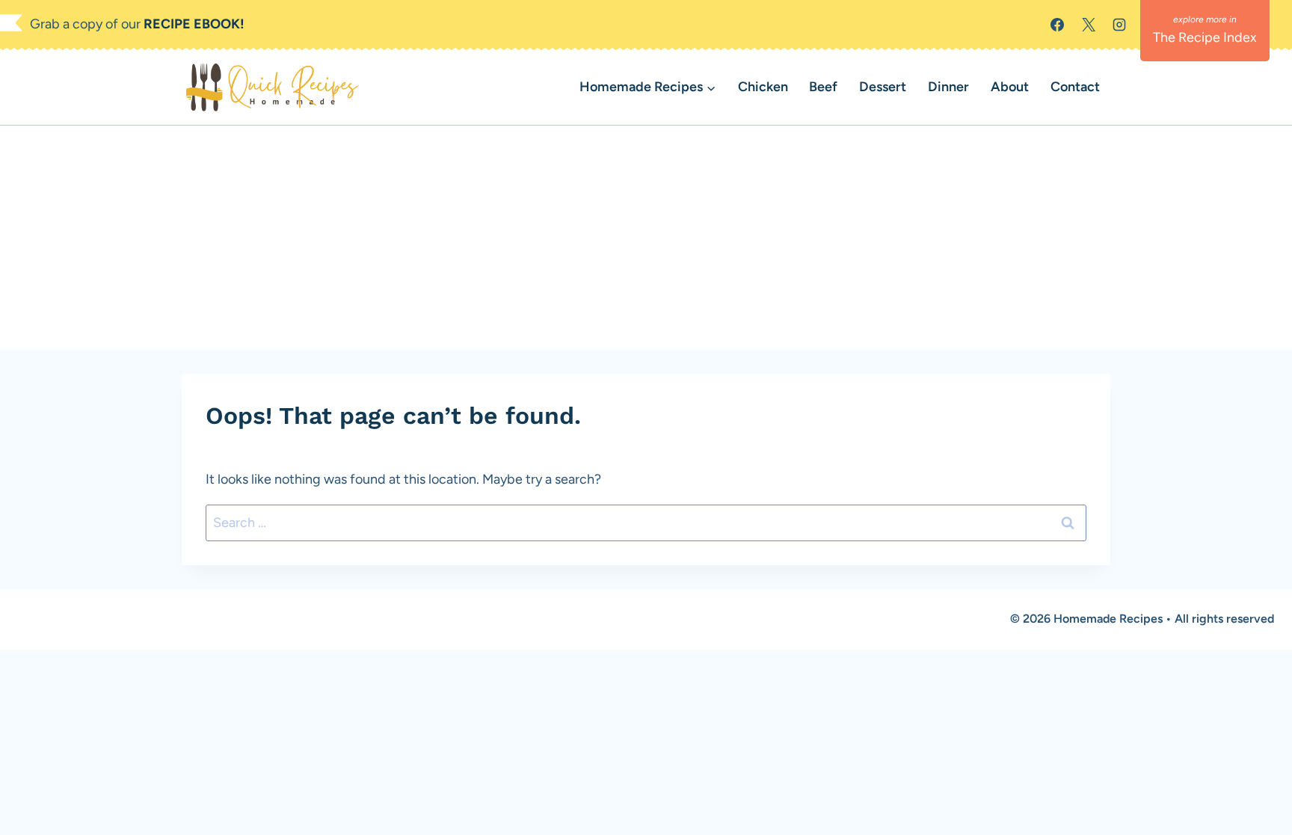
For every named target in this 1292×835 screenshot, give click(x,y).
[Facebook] (1057, 24)
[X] (1088, 24)
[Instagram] (1119, 24)
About (1010, 86)
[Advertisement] (646, 237)
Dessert (882, 86)
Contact (1075, 86)
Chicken (763, 86)
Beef (823, 86)
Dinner (948, 86)
